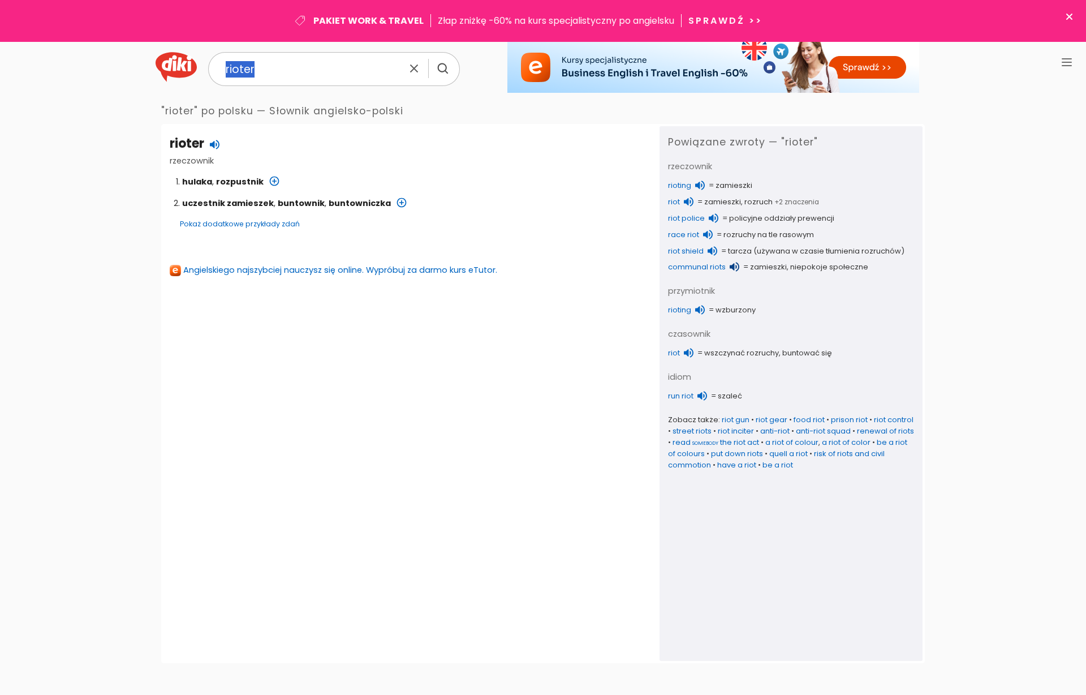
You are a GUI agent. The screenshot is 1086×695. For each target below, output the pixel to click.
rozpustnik (240, 181)
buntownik (301, 203)
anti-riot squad (823, 431)
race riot (683, 234)
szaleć (730, 396)
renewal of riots (885, 431)
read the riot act (716, 442)
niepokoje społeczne (829, 266)
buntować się (807, 353)
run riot (680, 396)
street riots (692, 431)
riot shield (686, 251)
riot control (893, 419)
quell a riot (788, 453)
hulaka (197, 181)
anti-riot (775, 431)
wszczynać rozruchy (741, 353)
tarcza (740, 251)
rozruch (758, 201)
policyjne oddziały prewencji (781, 218)
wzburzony (736, 309)
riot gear (771, 419)
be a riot (777, 465)
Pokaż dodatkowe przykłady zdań (240, 224)
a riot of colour (791, 442)
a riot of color (846, 442)
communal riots (697, 266)
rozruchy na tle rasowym (768, 234)
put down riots (737, 453)
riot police (686, 218)
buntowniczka (360, 203)
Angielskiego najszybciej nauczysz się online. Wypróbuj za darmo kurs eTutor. (340, 270)
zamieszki (734, 185)
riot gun (735, 419)
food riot (809, 419)
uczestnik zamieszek (228, 203)
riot (674, 201)
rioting (679, 185)
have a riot (736, 465)
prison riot (849, 419)
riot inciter (736, 431)
